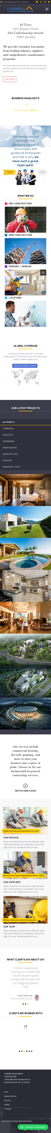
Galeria (7, 1104)
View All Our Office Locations (25, 366)
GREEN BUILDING (10, 448)
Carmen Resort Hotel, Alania (19, 670)
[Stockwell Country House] (49, 536)
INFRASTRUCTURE (10, 454)
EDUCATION (8, 435)
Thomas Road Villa (14, 543)
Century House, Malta (15, 638)
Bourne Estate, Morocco (17, 575)
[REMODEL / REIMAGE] (43, 273)
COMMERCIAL (8, 428)
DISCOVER (9, 79)
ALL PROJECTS (8, 422)
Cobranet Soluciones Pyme (21, 1121)
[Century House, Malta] (49, 664)
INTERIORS (7, 460)
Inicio (6, 1092)
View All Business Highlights (25, 110)
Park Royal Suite (13, 606)
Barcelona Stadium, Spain (18, 702)
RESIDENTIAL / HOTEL (12, 467)
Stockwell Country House (17, 511)
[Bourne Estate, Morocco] (49, 600)
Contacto (7, 1109)
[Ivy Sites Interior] (49, 504)
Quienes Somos (10, 1096)
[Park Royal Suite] (49, 632)
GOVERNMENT (9, 441)
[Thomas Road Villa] (49, 568)
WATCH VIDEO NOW (25, 791)
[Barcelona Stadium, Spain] (49, 728)
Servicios (7, 1100)
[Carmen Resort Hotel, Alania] (49, 696)
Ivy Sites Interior (12, 479)
